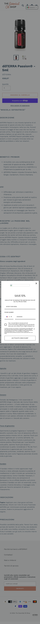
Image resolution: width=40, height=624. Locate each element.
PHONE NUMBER (9, 312)
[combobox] (9, 316)
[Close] (36, 283)
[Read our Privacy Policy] (34, 329)
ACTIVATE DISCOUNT (20, 338)
